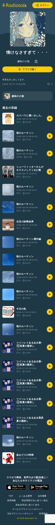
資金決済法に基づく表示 (27, 504)
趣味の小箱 (23, 61)
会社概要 (42, 496)
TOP (11, 496)
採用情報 (11, 500)
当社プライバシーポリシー (20, 513)
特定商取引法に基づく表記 (35, 500)
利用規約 (43, 513)
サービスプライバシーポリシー (27, 509)
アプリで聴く (30, 69)
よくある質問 (25, 496)
